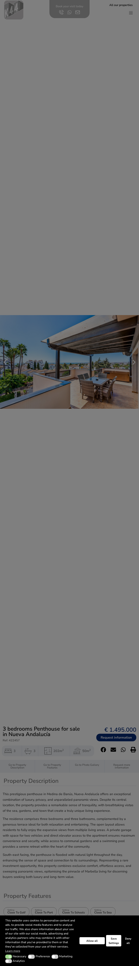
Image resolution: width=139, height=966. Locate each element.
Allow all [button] (92, 941)
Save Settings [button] (114, 941)
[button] (8, 957)
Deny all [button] (128, 941)
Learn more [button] (12, 951)
